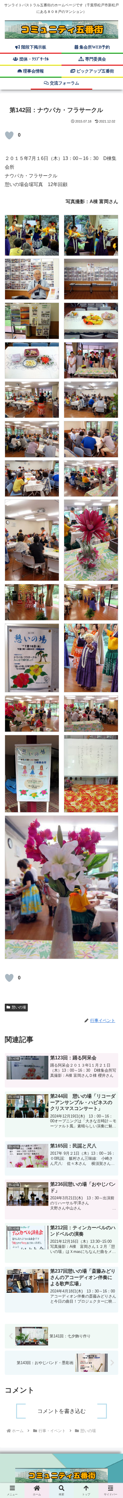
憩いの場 (19, 1007)
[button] (110, 1023)
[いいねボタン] (9, 135)
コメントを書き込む (61, 1411)
